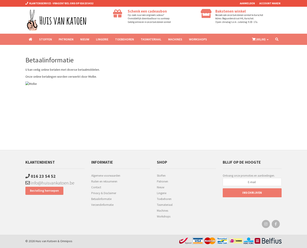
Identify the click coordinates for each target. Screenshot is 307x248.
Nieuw (84, 39)
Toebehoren (124, 39)
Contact (96, 187)
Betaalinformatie (101, 199)
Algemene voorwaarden (105, 176)
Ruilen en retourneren (104, 181)
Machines (175, 39)
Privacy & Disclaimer (103, 193)
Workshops (198, 39)
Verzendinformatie (102, 205)
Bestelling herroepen (44, 191)
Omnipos (66, 241)
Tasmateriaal (151, 39)
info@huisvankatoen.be (52, 183)
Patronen (66, 39)
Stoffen (45, 39)
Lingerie (102, 39)
